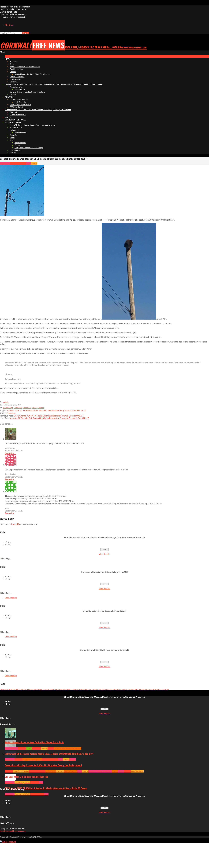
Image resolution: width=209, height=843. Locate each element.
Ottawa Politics (75, 689)
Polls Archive (11, 597)
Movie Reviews (83, 689)
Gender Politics (43, 689)
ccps (17, 410)
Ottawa (115, 771)
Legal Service (23, 689)
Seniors (51, 748)
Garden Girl (118, 689)
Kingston (60, 771)
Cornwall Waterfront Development (139, 689)
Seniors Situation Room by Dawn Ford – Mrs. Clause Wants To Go (34, 742)
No (9, 544)
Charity (37, 689)
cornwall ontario (30, 410)
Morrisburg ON (70, 771)
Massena (60, 689)
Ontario (34, 163)
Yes (9, 542)
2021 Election (92, 689)
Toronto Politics (31, 689)
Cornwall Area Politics (32, 759)
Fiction (150, 689)
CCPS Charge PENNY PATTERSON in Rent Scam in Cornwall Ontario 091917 (49, 415)
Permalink (9, 453)
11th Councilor (125, 689)
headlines (43, 410)
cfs (21, 410)
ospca (83, 410)
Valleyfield (155, 689)
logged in (15, 524)
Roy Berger (9, 689)
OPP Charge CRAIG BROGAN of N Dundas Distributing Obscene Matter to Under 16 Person (46, 788)
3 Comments (10, 413)
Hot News (54, 759)
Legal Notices (16, 689)
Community (5, 163)
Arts (6, 748)
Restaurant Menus (53, 689)
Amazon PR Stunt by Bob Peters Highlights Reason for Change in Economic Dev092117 (49, 418)
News (28, 163)
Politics (72, 759)
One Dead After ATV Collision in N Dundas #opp (26, 776)
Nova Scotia (3, 689)
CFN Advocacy (67, 689)
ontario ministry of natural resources (64, 410)
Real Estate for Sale (163, 689)
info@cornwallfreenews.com (13, 831)
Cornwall (14, 163)
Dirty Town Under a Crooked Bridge (105, 689)
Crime (33, 794)
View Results (104, 554)
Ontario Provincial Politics (100, 771)
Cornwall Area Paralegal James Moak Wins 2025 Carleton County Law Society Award (43, 765)
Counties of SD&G (21, 771)
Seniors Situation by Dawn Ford (67, 748)
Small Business (137, 771)
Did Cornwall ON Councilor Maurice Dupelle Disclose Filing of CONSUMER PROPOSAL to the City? (49, 753)
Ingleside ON (50, 771)
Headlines (22, 163)
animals (10, 410)
